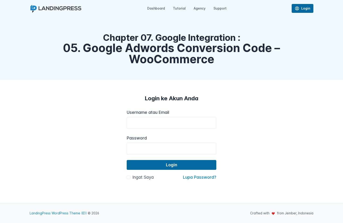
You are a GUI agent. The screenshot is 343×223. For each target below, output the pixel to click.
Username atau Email (148, 112)
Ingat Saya (143, 177)
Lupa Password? (199, 177)
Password (137, 138)
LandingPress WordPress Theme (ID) (58, 213)
